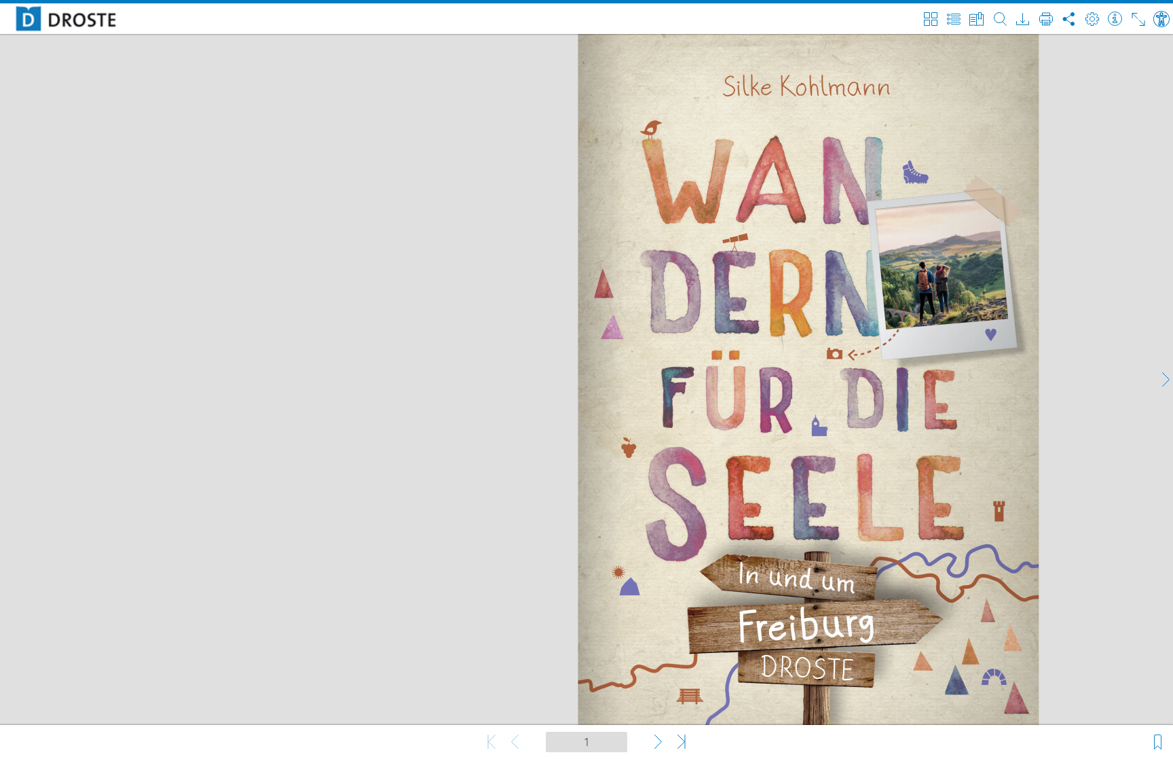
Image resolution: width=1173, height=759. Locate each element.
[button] (1165, 380)
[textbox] (586, 742)
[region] (586, 379)
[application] (586, 379)
